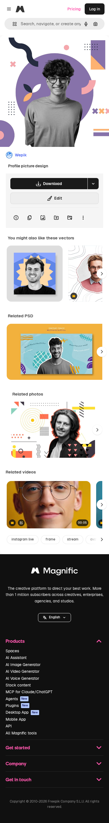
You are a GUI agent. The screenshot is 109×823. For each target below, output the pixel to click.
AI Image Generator (23, 664)
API (9, 726)
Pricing (74, 8)
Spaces (12, 650)
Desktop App (22, 712)
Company (16, 763)
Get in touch (18, 779)
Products (15, 641)
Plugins (17, 705)
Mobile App (16, 719)
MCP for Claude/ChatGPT (29, 691)
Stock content (18, 685)
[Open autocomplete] (12, 24)
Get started (18, 747)
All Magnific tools (21, 733)
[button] (54, 617)
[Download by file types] (93, 183)
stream (73, 539)
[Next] (102, 274)
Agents (16, 698)
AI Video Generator (22, 671)
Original (36, 48)
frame (50, 539)
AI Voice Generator (22, 678)
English (54, 617)
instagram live (22, 539)
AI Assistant (16, 657)
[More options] (83, 217)
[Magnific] (54, 572)
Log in (94, 8)
